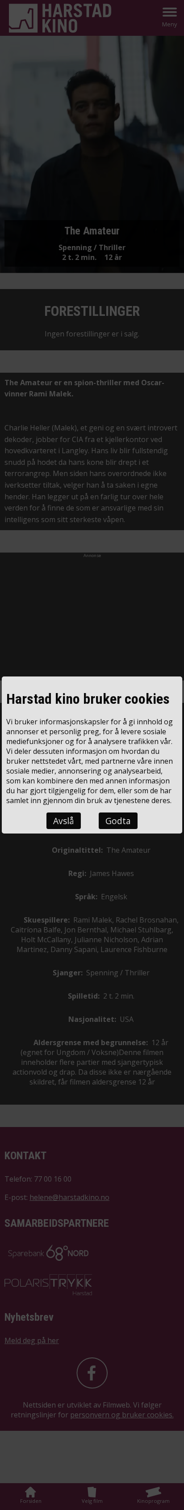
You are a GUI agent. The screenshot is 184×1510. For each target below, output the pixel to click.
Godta (118, 821)
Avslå (63, 821)
